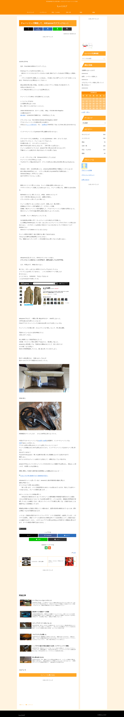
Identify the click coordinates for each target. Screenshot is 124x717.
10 (100, 101)
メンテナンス (23, 528)
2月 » (87, 112)
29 (93, 108)
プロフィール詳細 (87, 170)
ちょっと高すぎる (31, 124)
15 (93, 103)
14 (90, 103)
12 (83, 103)
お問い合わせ (85, 179)
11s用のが (45, 124)
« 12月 (83, 112)
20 (86, 106)
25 (104, 106)
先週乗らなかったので (88, 70)
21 (90, 106)
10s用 (44, 440)
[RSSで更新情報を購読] (49, 547)
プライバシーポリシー (88, 175)
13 (86, 103)
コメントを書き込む (47, 675)
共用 (20, 443)
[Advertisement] (47, 48)
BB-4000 (22, 115)
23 (97, 106)
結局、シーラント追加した (89, 76)
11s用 (40, 440)
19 (83, 106)
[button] (67, 29)
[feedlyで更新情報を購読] (46, 547)
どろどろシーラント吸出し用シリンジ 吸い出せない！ (93, 84)
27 (86, 108)
